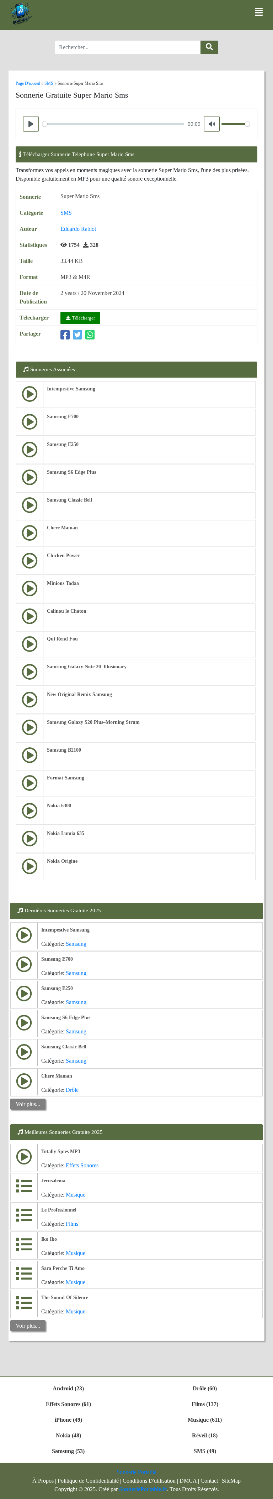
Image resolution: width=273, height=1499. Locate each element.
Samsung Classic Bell (69, 500)
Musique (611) (205, 1420)
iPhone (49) (68, 1420)
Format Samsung (65, 777)
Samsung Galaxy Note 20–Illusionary (87, 666)
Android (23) (68, 1388)
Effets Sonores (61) (68, 1404)
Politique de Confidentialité (88, 1481)
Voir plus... (28, 1104)
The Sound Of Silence (64, 1297)
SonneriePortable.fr (143, 1489)
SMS (66, 213)
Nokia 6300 (59, 805)
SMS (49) (205, 1451)
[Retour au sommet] (263, 1490)
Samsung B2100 (64, 750)
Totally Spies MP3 (60, 1151)
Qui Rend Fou (62, 639)
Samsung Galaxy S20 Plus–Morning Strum (93, 722)
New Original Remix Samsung (79, 694)
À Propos (43, 1481)
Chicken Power (63, 555)
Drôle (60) (205, 1388)
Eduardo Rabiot (78, 229)
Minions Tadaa (63, 583)
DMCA (188, 1481)
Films (72, 1224)
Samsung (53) (68, 1451)
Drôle (72, 1090)
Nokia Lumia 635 (65, 833)
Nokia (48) (68, 1435)
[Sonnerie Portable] (21, 14)
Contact (209, 1481)
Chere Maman (62, 527)
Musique (75, 1195)
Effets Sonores (82, 1165)
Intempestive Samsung (71, 388)
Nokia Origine (62, 861)
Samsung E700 (63, 416)
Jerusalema (53, 1180)
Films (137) (205, 1404)
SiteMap (231, 1481)
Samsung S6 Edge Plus (71, 472)
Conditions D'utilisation (149, 1481)
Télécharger (83, 318)
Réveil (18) (205, 1435)
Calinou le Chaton (66, 611)
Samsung (76, 944)
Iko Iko (49, 1239)
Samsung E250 (63, 444)
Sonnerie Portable (136, 1472)
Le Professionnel (58, 1210)
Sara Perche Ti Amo (63, 1268)
